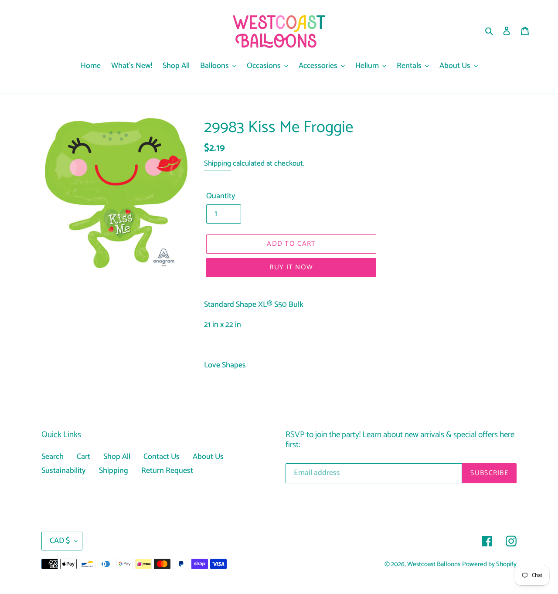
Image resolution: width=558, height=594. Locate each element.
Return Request (167, 470)
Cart (83, 456)
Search (52, 456)
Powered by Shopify (489, 564)
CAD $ (60, 540)
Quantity (220, 196)
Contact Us (161, 456)
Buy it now (291, 267)
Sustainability (63, 470)
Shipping (217, 163)
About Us (208, 456)
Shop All (116, 456)
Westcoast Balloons (433, 564)
